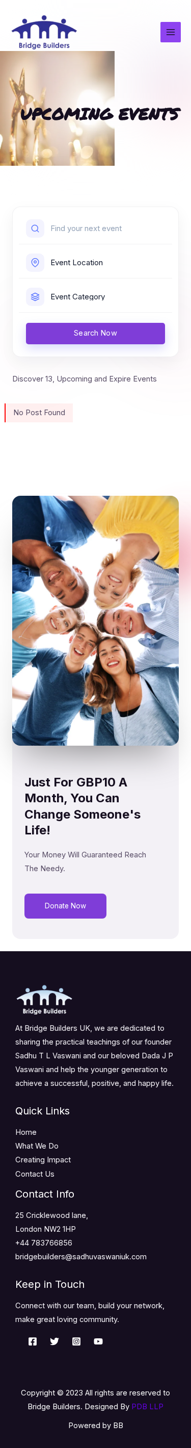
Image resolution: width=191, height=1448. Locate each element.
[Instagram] (76, 1341)
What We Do (37, 1146)
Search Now (95, 333)
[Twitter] (54, 1341)
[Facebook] (32, 1341)
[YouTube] (98, 1341)
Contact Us (34, 1174)
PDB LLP (147, 1406)
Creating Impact (43, 1159)
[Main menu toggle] (170, 32)
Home (26, 1132)
